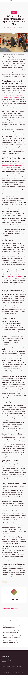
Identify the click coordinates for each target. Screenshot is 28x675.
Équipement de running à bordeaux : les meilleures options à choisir (13, 641)
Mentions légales (11, 666)
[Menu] (17, 1)
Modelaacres (6, 656)
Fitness (8, 8)
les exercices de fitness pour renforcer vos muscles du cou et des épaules (13, 636)
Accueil (3, 8)
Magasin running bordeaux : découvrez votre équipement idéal (13, 626)
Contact (19, 666)
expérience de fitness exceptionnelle (12, 165)
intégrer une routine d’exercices (13, 276)
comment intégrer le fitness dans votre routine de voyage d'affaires (13, 631)
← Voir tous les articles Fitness (9, 608)
